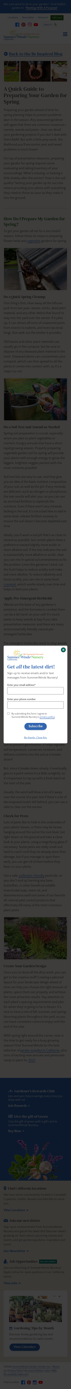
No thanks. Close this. (35, 737)
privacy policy (47, 717)
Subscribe (36, 726)
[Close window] (63, 650)
